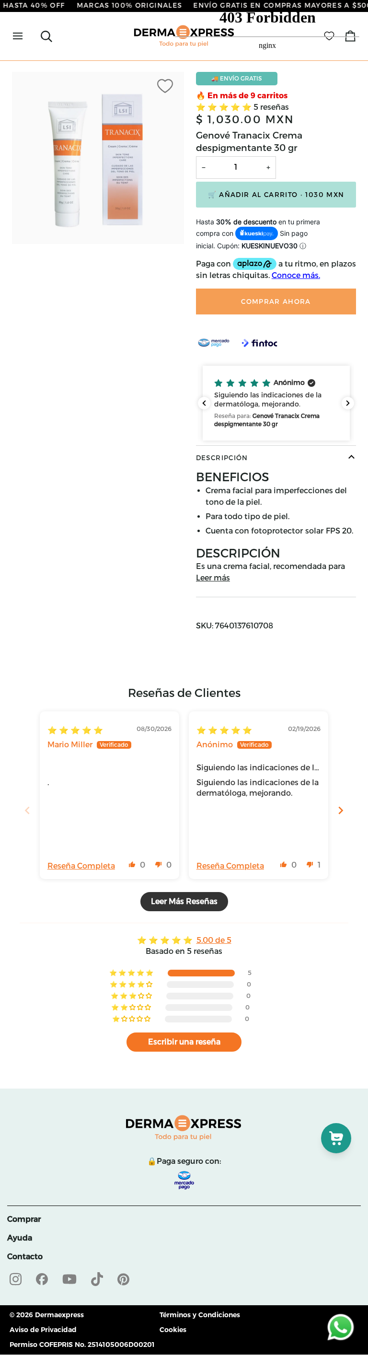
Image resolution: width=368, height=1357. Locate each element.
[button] (276, 403)
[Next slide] (340, 810)
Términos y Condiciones (200, 1315)
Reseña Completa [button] (81, 865)
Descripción (222, 458)
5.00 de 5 (213, 940)
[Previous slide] (27, 810)
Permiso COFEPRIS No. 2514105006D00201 (82, 1344)
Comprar (24, 1219)
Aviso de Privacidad (43, 1329)
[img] (75, 730)
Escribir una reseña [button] (184, 1041)
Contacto (25, 1256)
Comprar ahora (276, 301)
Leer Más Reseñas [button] (184, 901)
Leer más (213, 577)
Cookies (173, 1329)
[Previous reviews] (204, 403)
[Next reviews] (348, 403)
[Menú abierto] (26, 36)
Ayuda (19, 1237)
